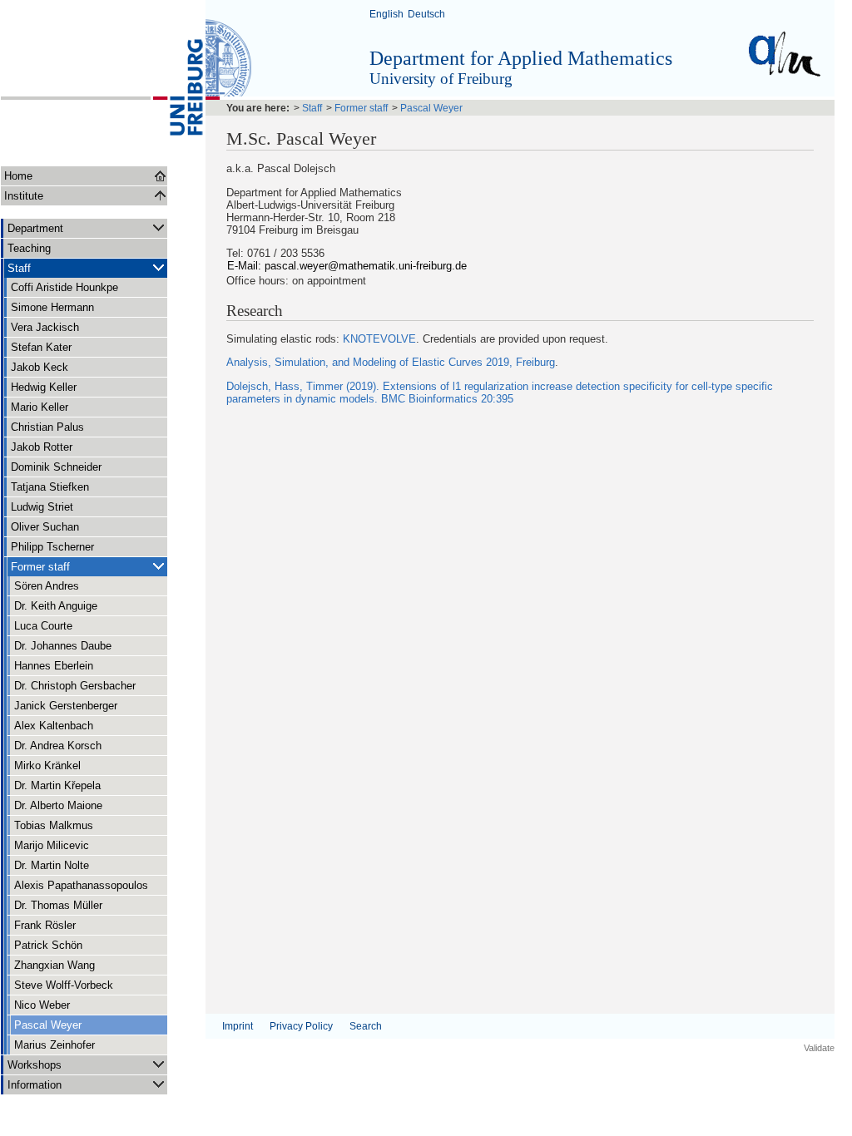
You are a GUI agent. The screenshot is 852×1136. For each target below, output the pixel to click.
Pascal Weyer (48, 1025)
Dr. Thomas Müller (58, 905)
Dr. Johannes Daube (62, 646)
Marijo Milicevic (51, 845)
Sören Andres (46, 586)
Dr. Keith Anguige (55, 606)
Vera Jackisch (45, 327)
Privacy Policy (301, 1026)
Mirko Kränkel (47, 765)
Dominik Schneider (56, 467)
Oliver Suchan (45, 527)
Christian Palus (47, 427)
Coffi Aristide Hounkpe (64, 287)
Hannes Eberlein (53, 665)
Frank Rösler (45, 925)
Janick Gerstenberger (65, 705)
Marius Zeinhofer (54, 1045)
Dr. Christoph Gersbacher (75, 685)
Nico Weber (42, 1005)
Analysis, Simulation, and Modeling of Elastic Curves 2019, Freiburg (390, 362)
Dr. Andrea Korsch (58, 745)
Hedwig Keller (44, 387)
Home (18, 176)
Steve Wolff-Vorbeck (63, 985)
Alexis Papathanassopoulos (81, 885)
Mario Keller (39, 407)
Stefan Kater (41, 347)
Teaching (29, 248)
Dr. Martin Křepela (57, 785)
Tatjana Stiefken (50, 487)
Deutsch (426, 14)
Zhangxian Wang (54, 965)
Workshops (34, 1065)
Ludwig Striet (42, 507)
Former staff (40, 567)
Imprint (237, 1026)
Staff (19, 268)
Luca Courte (43, 626)
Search (365, 1026)
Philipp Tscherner (52, 547)
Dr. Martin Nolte (51, 865)
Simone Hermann (52, 307)
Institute (23, 196)
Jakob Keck (39, 367)
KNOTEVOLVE (379, 339)
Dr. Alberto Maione (58, 805)
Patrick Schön (48, 945)
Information (34, 1085)
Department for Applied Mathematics (520, 58)
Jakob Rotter (41, 447)
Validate (819, 1048)
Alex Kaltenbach (53, 725)
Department (35, 228)
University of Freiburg (441, 78)
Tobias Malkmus (53, 825)
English (386, 14)
